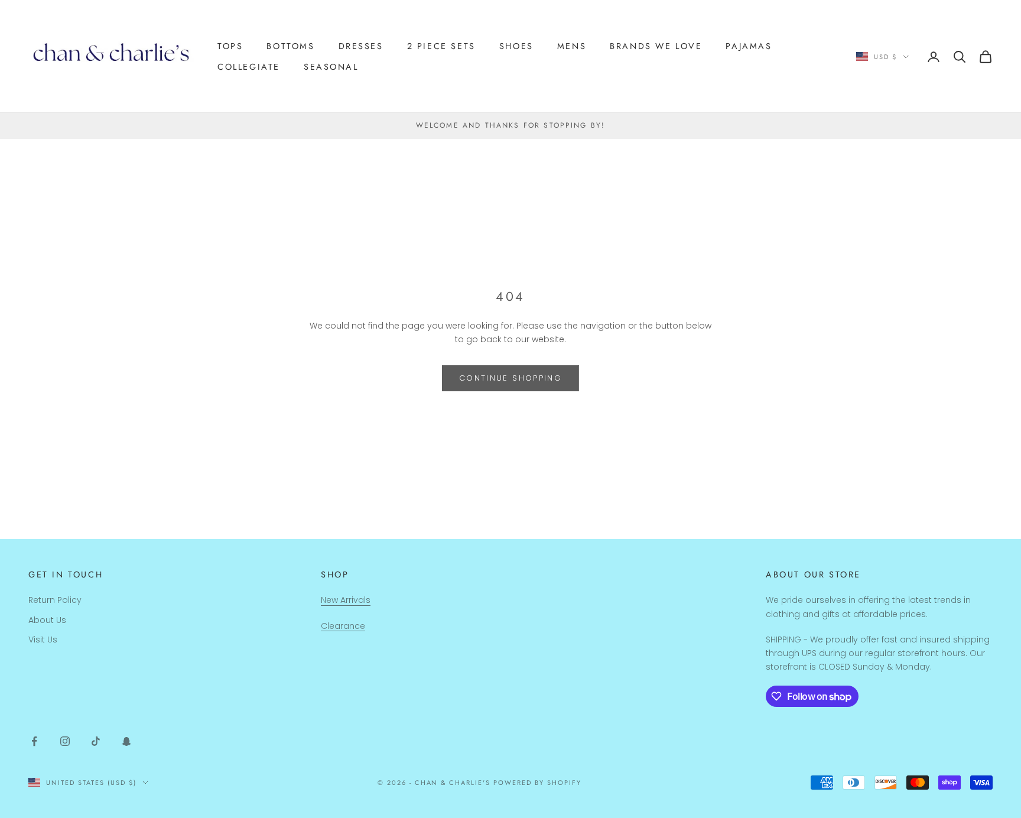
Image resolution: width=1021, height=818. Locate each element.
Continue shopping (510, 378)
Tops (230, 46)
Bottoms (290, 46)
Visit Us (42, 639)
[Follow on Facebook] (34, 741)
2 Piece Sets (441, 46)
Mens (571, 46)
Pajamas (749, 46)
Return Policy (55, 600)
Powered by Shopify (537, 782)
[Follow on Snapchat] (126, 741)
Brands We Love (656, 46)
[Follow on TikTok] (96, 741)
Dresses (361, 46)
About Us (47, 620)
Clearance (343, 626)
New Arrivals (345, 600)
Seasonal (331, 67)
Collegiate (248, 67)
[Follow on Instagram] (65, 741)
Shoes (516, 46)
